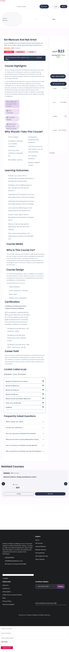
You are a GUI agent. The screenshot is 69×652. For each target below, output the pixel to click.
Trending (31, 52)
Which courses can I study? (14, 421)
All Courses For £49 (58, 84)
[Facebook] (5, 569)
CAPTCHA (4, 642)
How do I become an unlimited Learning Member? (21, 445)
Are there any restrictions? (14, 427)
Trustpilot (3, 1)
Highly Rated (20, 52)
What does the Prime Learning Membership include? (22, 439)
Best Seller (9, 52)
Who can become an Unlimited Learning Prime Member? (23, 451)
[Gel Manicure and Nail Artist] (58, 41)
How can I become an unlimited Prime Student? (21, 433)
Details (19, 494)
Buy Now (50, 494)
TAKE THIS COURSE (57, 76)
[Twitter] (10, 569)
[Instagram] (16, 569)
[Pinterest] (22, 569)
